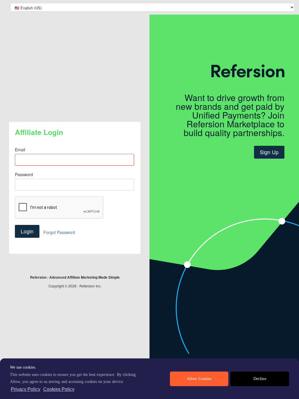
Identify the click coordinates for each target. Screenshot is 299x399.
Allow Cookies (199, 379)
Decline (259, 379)
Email (20, 149)
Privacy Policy (25, 389)
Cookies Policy (58, 389)
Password (24, 174)
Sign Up (269, 152)
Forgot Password (59, 232)
